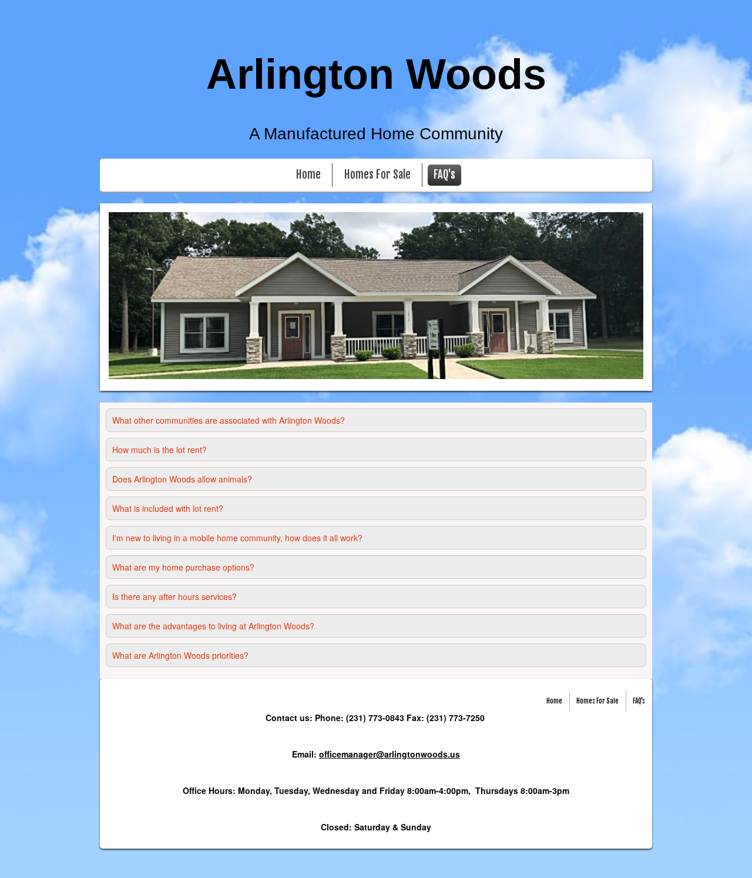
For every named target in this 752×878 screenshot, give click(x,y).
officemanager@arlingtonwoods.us (389, 754)
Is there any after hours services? (174, 596)
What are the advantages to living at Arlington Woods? (213, 626)
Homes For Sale (377, 175)
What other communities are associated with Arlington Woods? (228, 420)
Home (308, 175)
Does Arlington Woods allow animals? (182, 479)
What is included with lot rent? (167, 508)
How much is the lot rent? (159, 449)
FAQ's (444, 175)
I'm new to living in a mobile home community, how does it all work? (237, 538)
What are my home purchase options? (183, 567)
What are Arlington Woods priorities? (180, 655)
